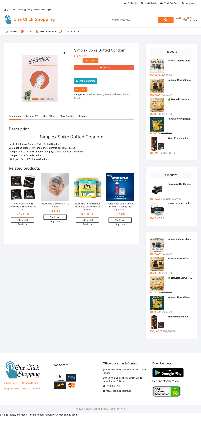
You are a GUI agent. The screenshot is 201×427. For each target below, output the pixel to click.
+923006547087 (113, 386)
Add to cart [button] (22, 220)
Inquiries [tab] (83, 116)
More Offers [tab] (49, 116)
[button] (64, 53)
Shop (28, 31)
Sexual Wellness (113, 94)
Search (166, 20)
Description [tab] (15, 116)
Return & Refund (30, 383)
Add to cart (90, 60)
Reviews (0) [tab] (31, 116)
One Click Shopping (34, 19)
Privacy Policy (11, 383)
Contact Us (71, 31)
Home (14, 31)
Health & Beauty (95, 94)
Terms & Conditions (31, 388)
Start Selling (133, 3)
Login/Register (151, 3)
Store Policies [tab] (67, 116)
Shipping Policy (11, 388)
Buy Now (104, 67)
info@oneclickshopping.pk (39, 9)
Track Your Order (171, 3)
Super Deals (48, 31)
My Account (191, 3)
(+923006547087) (15, 9)
